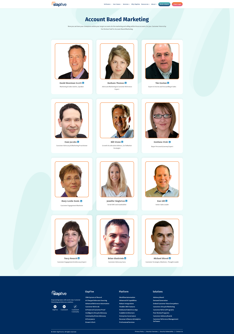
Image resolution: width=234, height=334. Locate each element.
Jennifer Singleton (116, 201)
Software (107, 4)
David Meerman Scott (71, 83)
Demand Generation (160, 300)
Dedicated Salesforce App (128, 310)
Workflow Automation (127, 297)
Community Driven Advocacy (95, 316)
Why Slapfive (135, 4)
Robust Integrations (126, 303)
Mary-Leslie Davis (70, 201)
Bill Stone (116, 142)
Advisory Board (158, 297)
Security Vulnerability (166, 331)
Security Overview (152, 331)
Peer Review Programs (161, 313)
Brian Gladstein (116, 258)
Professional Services (127, 322)
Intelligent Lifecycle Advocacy (96, 313)
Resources (144, 4)
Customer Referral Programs (163, 310)
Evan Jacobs (71, 142)
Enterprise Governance (127, 316)
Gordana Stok (161, 142)
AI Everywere (90, 319)
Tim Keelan (161, 83)
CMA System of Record (93, 297)
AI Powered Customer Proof (95, 310)
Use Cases (116, 4)
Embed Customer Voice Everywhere (166, 303)
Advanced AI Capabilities (128, 300)
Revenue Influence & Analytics (130, 319)
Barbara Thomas (116, 83)
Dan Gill (161, 201)
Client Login (177, 4)
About (153, 4)
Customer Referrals (92, 307)
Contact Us (179, 331)
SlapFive (59, 332)
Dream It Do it (90, 322)
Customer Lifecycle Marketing (164, 307)
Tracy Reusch (71, 258)
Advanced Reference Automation (97, 303)
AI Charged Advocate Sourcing (96, 300)
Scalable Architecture (127, 313)
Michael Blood (161, 258)
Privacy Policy (139, 331)
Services (125, 4)
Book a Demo (164, 4)
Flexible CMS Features (127, 307)
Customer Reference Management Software (165, 320)
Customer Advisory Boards (162, 316)
